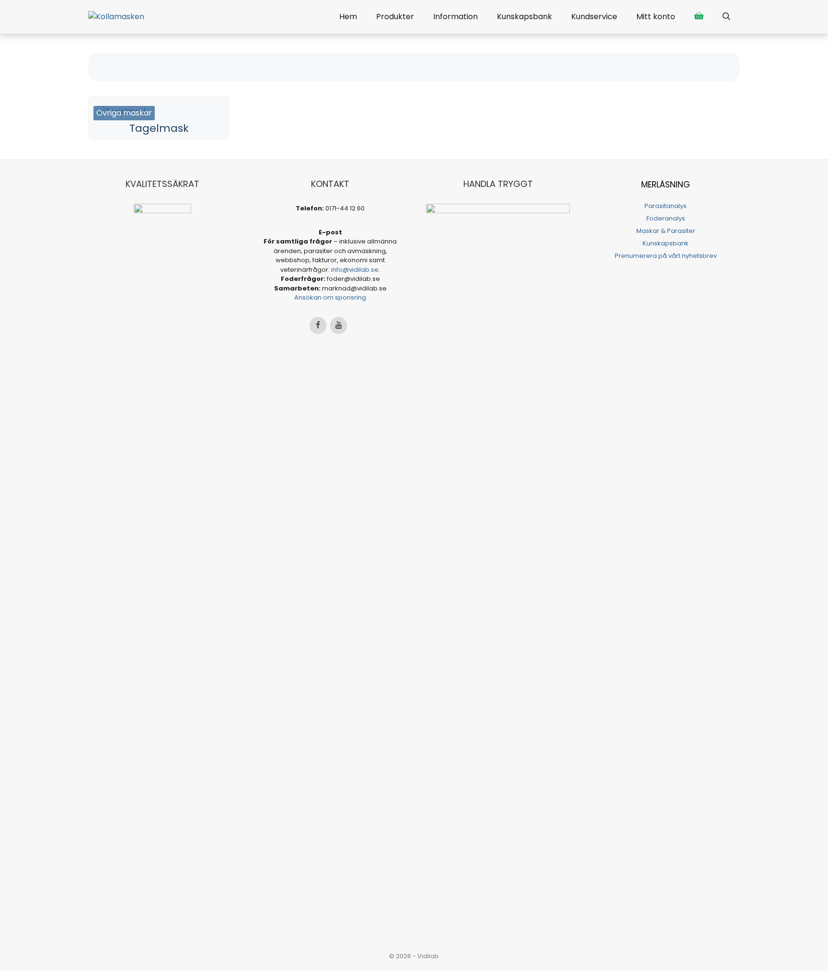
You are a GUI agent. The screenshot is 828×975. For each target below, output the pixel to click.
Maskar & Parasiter (665, 230)
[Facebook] (318, 325)
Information (455, 16)
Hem (348, 16)
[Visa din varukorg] (699, 16)
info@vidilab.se (355, 269)
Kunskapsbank (524, 16)
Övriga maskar (124, 112)
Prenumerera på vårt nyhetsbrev (666, 255)
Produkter (395, 16)
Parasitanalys (665, 205)
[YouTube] (338, 325)
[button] (726, 16)
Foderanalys (665, 218)
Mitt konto (655, 16)
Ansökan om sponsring (330, 297)
